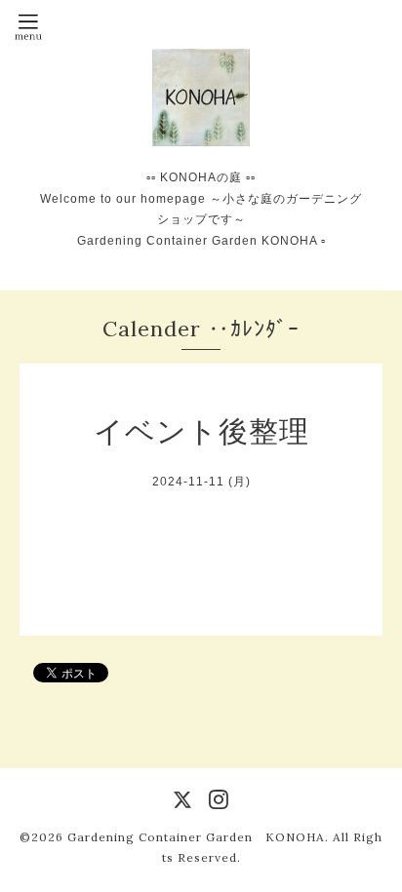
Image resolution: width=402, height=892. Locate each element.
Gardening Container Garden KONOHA (196, 837)
